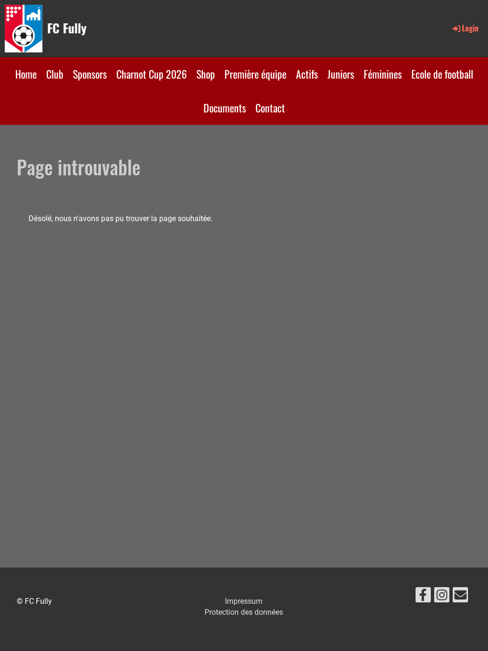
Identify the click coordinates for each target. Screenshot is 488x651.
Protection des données (243, 612)
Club (54, 73)
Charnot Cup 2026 (151, 73)
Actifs (307, 73)
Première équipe (255, 73)
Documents (224, 107)
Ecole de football (442, 73)
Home (26, 73)
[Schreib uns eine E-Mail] (460, 597)
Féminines (383, 73)
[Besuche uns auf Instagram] (441, 597)
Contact (270, 107)
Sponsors (90, 73)
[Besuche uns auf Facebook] (423, 597)
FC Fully (67, 28)
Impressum (244, 601)
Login (470, 28)
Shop (205, 73)
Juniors (340, 73)
